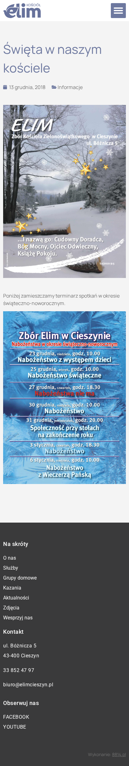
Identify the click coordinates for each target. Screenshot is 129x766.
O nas (9, 558)
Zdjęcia (11, 608)
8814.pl (119, 754)
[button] (118, 10)
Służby (10, 568)
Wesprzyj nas (18, 618)
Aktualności (16, 598)
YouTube (14, 727)
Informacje (70, 87)
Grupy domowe (20, 578)
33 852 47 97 (18, 670)
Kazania (12, 588)
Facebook (16, 717)
